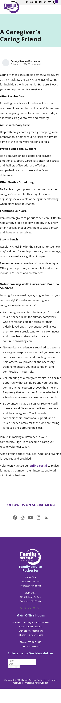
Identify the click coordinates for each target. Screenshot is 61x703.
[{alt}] (30, 556)
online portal (38, 465)
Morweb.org (42, 682)
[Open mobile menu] (56, 1)
